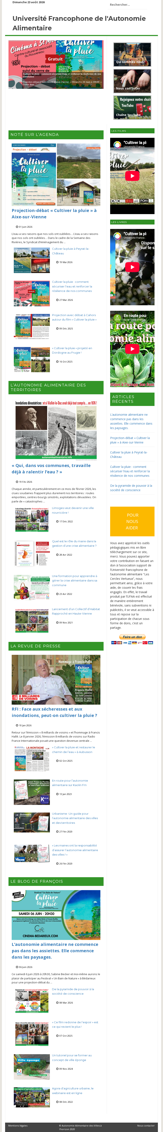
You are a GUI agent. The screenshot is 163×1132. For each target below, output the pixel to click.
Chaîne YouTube (128, 115)
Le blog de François (37, 881)
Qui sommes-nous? (130, 62)
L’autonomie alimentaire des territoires (48, 387)
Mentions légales (17, 1125)
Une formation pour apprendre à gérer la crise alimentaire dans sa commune (74, 580)
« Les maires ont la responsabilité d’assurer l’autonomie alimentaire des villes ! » (75, 850)
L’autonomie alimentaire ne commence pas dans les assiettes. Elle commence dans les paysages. (55, 950)
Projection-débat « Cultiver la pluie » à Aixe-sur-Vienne (54, 214)
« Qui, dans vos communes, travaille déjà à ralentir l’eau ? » (51, 469)
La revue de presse (36, 646)
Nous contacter (128, 88)
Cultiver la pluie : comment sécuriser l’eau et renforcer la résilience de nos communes (72, 286)
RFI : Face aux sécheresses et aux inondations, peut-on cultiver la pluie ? (54, 712)
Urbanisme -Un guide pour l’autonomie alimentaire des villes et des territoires (75, 818)
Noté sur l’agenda (35, 134)
